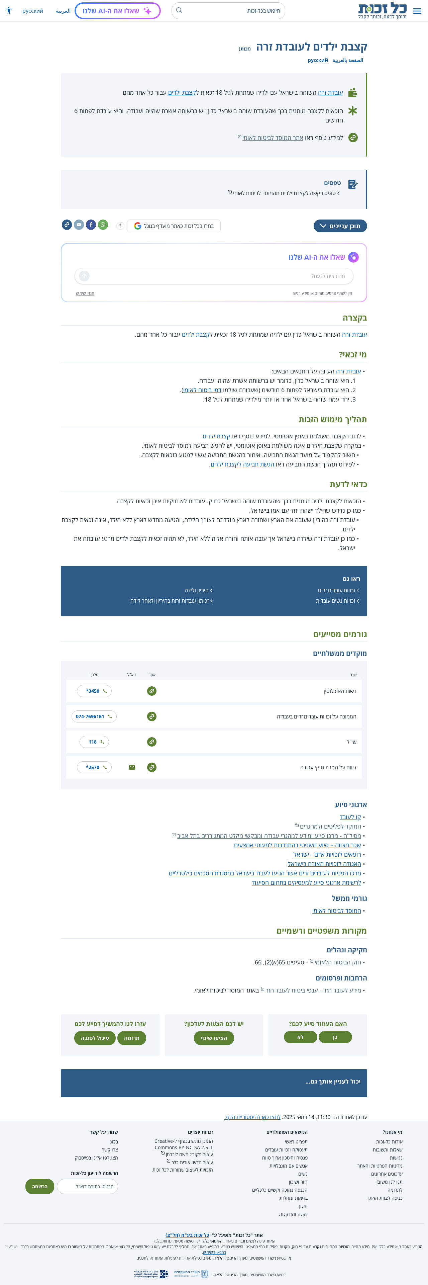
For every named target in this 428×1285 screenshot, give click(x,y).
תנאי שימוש (85, 293)
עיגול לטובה (95, 1038)
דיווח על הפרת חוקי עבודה (328, 767)
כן (335, 1037)
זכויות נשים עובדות (335, 600)
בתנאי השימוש (214, 1252)
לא (300, 1037)
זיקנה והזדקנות (293, 1214)
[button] (417, 11)
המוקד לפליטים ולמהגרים (330, 826)
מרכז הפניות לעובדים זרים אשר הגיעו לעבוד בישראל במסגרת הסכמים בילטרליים (265, 873)
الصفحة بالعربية (348, 60)
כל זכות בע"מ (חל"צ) (187, 1235)
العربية (63, 10)
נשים (303, 1174)
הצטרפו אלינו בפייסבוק (96, 1157)
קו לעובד (350, 817)
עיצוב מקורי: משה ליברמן (189, 1154)
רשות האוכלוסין (340, 691)
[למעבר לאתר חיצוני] (151, 690)
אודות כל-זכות (389, 1141)
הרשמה (39, 1186)
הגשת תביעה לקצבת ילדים (242, 464)
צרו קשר (110, 1149)
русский (32, 10)
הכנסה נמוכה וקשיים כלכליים (280, 1190)
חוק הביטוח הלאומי (338, 962)
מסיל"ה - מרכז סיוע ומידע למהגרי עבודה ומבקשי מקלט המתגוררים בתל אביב (269, 836)
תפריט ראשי (296, 1141)
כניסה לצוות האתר (385, 1198)
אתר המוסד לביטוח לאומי (272, 138)
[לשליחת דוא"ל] (132, 767)
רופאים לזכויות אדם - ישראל (327, 854)
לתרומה (395, 1190)
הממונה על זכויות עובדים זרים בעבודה (316, 716)
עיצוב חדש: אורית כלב (192, 1162)
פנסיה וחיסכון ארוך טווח (285, 1157)
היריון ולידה (197, 590)
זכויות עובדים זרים (336, 590)
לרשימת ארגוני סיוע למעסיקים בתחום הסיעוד (306, 882)
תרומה (131, 1038)
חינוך (303, 1206)
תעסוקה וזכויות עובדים (286, 1149)
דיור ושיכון (298, 1182)
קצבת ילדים (182, 92)
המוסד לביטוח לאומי (336, 911)
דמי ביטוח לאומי (202, 390)
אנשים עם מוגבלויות (289, 1166)
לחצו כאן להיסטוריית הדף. (252, 1117)
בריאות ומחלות (294, 1198)
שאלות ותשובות (388, 1149)
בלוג (114, 1141)
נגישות (396, 1157)
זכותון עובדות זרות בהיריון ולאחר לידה (169, 600)
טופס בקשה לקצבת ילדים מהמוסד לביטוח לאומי (284, 193)
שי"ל (351, 742)
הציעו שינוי (214, 1038)
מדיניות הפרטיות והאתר (380, 1166)
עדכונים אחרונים (387, 1174)
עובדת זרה (330, 92)
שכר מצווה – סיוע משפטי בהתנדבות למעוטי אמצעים (297, 845)
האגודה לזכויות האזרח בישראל (324, 864)
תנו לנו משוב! (390, 1182)
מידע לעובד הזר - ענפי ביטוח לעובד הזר (313, 990)
